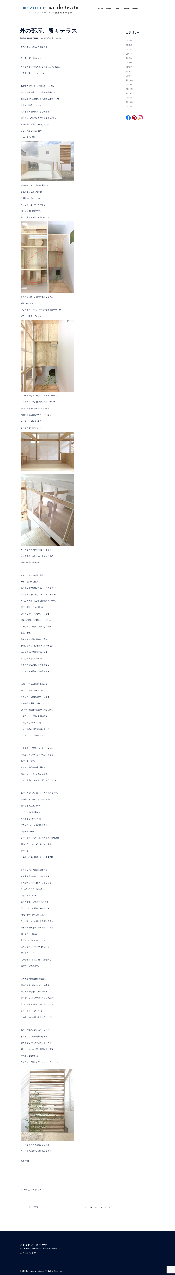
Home (100, 9)
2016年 (129, 62)
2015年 (129, 58)
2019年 (129, 76)
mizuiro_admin (31, 38)
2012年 (129, 45)
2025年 (129, 102)
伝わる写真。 (34, 1207)
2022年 (129, 89)
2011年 (129, 40)
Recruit (135, 9)
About (117, 9)
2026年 (129, 106)
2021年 (129, 84)
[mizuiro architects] (50, 8)
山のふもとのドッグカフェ (96, 1207)
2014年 (129, 54)
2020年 (129, 80)
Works (108, 9)
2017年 (129, 67)
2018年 (58, 38)
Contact (126, 9)
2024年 (129, 98)
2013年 (129, 49)
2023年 (129, 93)
